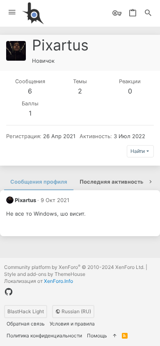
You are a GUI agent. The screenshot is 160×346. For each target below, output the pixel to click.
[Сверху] (114, 336)
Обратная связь (26, 324)
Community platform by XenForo (74, 267)
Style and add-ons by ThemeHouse (44, 274)
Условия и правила (72, 324)
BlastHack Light (25, 311)
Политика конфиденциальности (44, 335)
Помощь (97, 335)
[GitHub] (8, 291)
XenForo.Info (58, 281)
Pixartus (25, 200)
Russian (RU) (75, 311)
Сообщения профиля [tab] (38, 181)
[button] (12, 12)
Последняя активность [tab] (112, 181)
